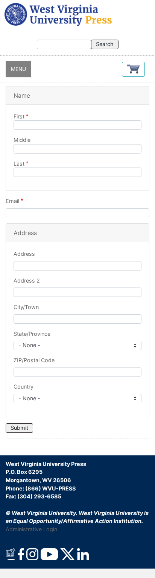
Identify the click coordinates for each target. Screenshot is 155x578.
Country (23, 386)
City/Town (26, 307)
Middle (22, 140)
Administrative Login (31, 529)
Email (12, 201)
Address (24, 254)
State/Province (32, 334)
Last (19, 163)
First (19, 116)
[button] (133, 69)
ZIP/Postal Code (34, 360)
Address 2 (27, 280)
